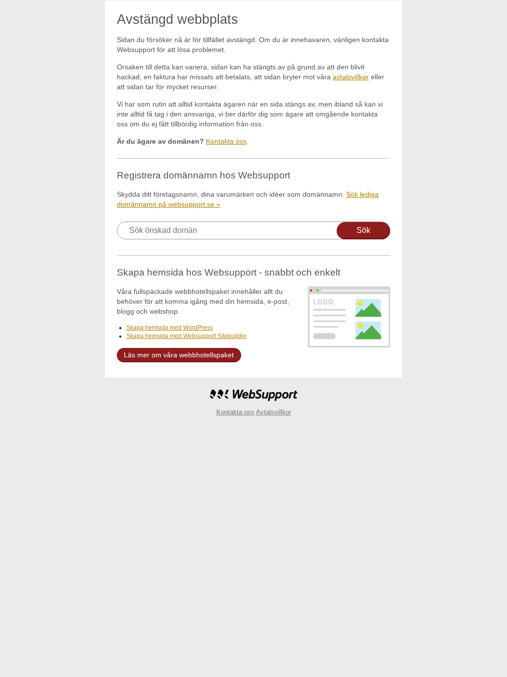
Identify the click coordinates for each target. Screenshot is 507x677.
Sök (363, 230)
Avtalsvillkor (273, 412)
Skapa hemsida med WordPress (169, 327)
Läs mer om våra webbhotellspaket (179, 355)
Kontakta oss (226, 141)
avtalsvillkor (351, 77)
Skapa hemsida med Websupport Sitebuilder (186, 336)
